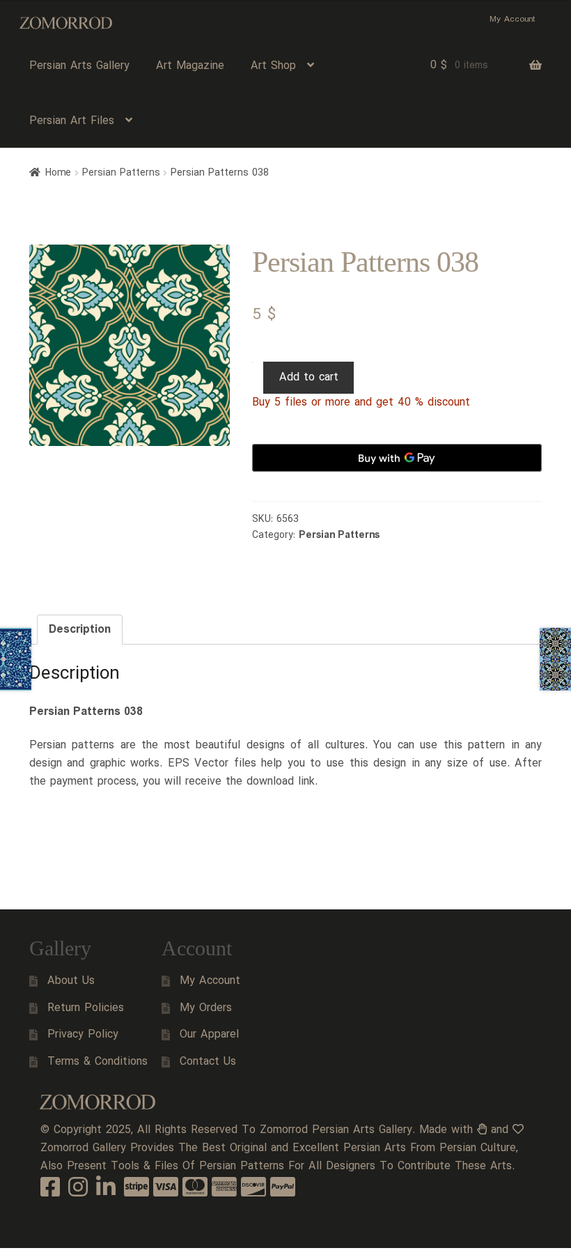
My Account (512, 19)
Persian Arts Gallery (79, 65)
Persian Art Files (71, 120)
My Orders (206, 1008)
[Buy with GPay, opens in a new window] (397, 458)
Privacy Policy (82, 1034)
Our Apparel (209, 1034)
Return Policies (85, 1008)
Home (58, 172)
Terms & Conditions (97, 1061)
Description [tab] (80, 629)
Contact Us (208, 1061)
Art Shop (273, 65)
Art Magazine (190, 65)
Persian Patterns (121, 172)
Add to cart (308, 377)
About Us (71, 980)
